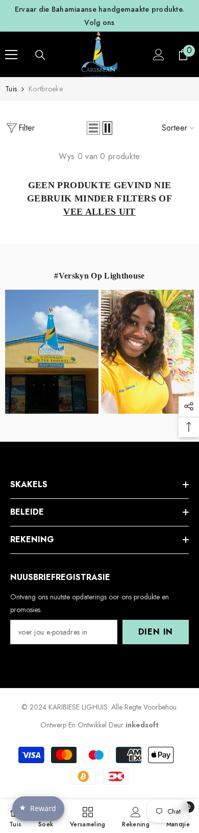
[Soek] (40, 55)
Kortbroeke (46, 89)
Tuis (11, 89)
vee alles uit (99, 212)
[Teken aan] (158, 54)
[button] (93, 128)
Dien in (155, 632)
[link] (136, 816)
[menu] (11, 54)
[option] (99, 16)
